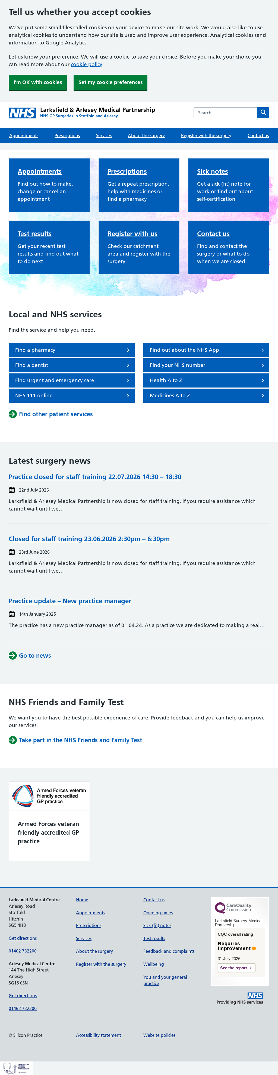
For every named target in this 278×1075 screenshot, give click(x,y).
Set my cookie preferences (110, 82)
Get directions (23, 938)
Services (104, 135)
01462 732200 (23, 951)
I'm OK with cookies (38, 82)
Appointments (23, 135)
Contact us (258, 135)
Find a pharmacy (35, 350)
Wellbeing (153, 964)
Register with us (132, 234)
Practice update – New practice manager (70, 601)
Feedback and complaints (168, 951)
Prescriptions (67, 135)
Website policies (159, 1035)
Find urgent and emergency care (54, 380)
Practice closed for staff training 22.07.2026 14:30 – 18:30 (95, 477)
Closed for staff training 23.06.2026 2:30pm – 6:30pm (89, 539)
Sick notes (212, 171)
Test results (35, 234)
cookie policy (86, 64)
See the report (233, 968)
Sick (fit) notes (157, 925)
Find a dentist (31, 365)
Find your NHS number (177, 365)
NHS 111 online (34, 395)
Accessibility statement (98, 1035)
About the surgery (146, 135)
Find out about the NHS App (184, 350)
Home (82, 899)
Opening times (158, 912)
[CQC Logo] (233, 912)
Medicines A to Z (170, 395)
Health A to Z (166, 380)
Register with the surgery (206, 135)
